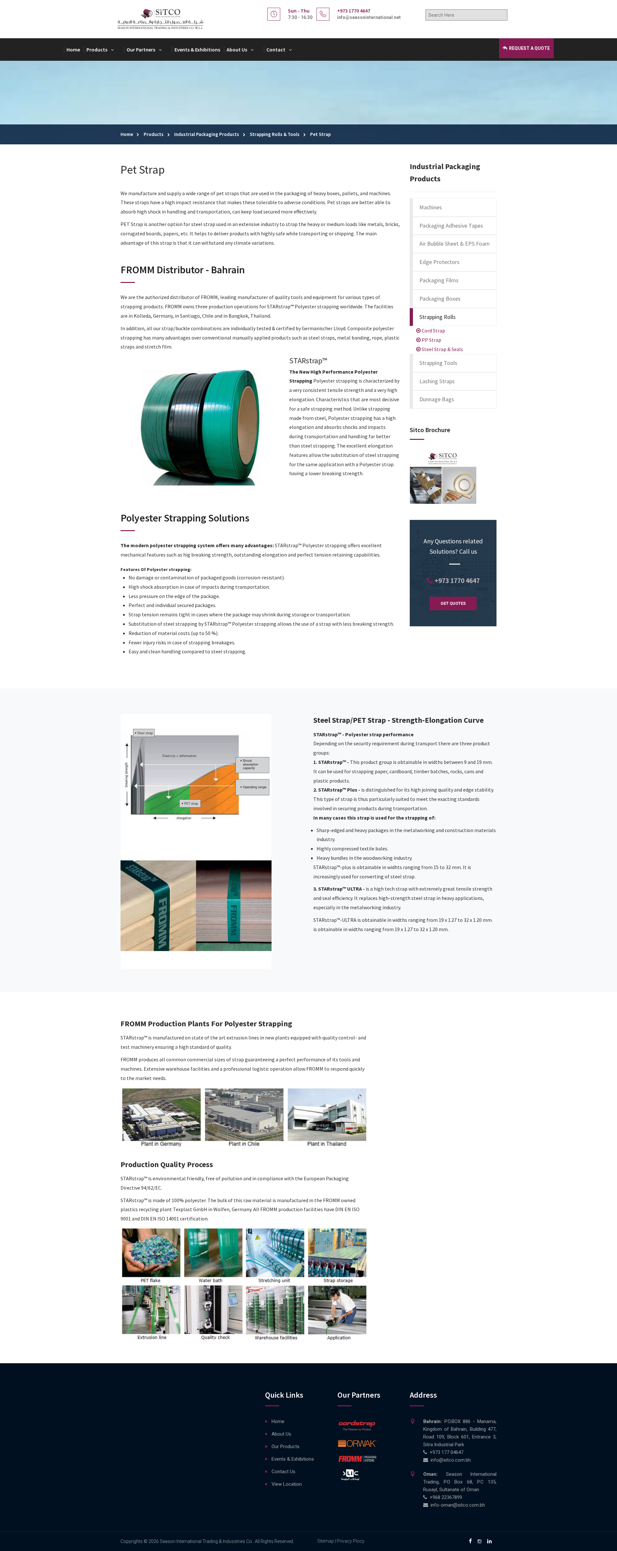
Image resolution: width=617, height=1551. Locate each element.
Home (73, 49)
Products (96, 49)
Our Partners (141, 49)
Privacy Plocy (350, 1541)
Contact (275, 49)
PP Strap (431, 340)
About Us (237, 49)
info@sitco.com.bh (451, 1460)
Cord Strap (433, 330)
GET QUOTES (453, 603)
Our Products (286, 1446)
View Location (287, 1484)
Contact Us (283, 1471)
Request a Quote (529, 48)
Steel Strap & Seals (442, 349)
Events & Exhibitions (197, 49)
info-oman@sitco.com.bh (458, 1505)
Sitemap (325, 1541)
